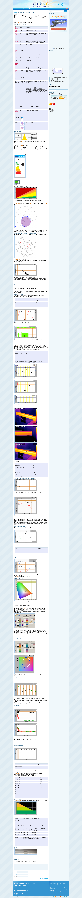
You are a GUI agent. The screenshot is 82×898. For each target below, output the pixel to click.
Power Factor (16, 41)
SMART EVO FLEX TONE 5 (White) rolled (21, 885)
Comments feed (51, 110)
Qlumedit (31, 203)
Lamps (61, 57)
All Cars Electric (51, 93)
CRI (24, 608)
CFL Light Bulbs (53, 52)
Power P (16, 39)
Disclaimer (40, 8)
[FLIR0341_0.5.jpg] (25, 442)
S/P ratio (17, 576)
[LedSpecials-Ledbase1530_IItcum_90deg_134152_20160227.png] (25, 403)
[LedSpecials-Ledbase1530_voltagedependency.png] (25, 695)
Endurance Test (62, 53)
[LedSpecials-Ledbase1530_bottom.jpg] (25, 854)
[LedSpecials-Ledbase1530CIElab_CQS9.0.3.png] (24, 673)
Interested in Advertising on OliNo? (59, 48)
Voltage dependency (29, 93)
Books (61, 51)
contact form (60, 891)
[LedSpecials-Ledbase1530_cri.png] (24, 627)
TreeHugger (60, 94)
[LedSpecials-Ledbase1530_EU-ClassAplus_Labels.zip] (17, 185)
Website (15, 876)
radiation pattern (18, 259)
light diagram (18, 203)
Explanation (61, 55)
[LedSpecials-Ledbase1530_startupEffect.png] (25, 721)
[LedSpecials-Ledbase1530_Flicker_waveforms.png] (25, 759)
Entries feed (51, 109)
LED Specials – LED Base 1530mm (26, 12)
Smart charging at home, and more (62, 77)
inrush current (18, 345)
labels (22, 145)
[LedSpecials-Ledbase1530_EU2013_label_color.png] (20, 177)
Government (52, 56)
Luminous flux (17, 48)
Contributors (30, 8)
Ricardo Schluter (53, 77)
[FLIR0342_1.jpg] (25, 460)
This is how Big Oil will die (19, 893)
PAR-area (40, 527)
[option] (58, 23)
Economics (52, 53)
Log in (50, 108)
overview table (23, 141)
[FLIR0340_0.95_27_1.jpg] (25, 424)
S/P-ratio (57, 78)
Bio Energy (52, 51)
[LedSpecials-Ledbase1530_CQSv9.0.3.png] (24, 652)
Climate (61, 52)
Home (15, 8)
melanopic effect (18, 773)
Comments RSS (63, 896)
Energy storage (62, 54)
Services (24, 8)
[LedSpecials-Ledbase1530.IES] (22, 129)
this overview (18, 22)
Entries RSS (57, 896)
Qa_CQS (16, 57)
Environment (52, 55)
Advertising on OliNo (51, 896)
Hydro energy (53, 57)
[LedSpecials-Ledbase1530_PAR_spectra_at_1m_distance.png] (25, 542)
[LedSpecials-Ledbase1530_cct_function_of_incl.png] (25, 514)
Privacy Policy (46, 896)
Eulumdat (45, 203)
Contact (35, 8)
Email (15, 874)
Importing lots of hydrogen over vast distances (22, 883)
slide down (52, 80)
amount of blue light (19, 800)
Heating (61, 56)
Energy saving (53, 54)
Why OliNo (19, 8)
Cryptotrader (60, 93)
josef (51, 81)
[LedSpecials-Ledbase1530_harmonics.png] (25, 338)
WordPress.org (51, 111)
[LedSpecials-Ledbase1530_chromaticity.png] (25, 600)
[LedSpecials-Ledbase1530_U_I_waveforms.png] (25, 321)
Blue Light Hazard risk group (16, 111)
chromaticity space (18, 601)
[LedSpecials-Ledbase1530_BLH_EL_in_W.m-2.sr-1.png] (25, 814)
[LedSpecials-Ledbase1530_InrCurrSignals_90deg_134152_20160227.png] (25, 377)
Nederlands (64, 8)
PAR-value (16, 67)
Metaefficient (51, 94)
